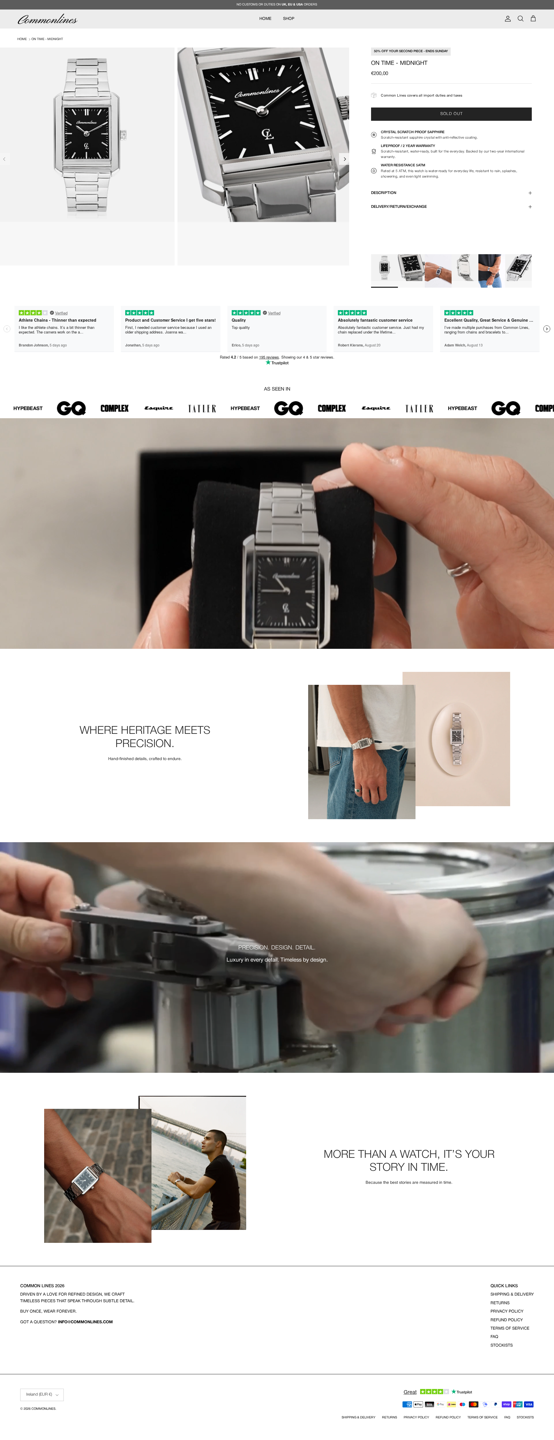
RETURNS (500, 1303)
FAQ (494, 1337)
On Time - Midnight (47, 39)
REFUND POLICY (507, 1320)
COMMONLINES (43, 1408)
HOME (265, 19)
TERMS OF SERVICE (510, 1328)
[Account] (506, 18)
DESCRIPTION (383, 193)
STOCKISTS (502, 1345)
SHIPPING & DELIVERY (512, 1294)
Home (22, 39)
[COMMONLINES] (47, 18)
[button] (345, 159)
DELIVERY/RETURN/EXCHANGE (399, 206)
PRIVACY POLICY (507, 1311)
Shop (288, 19)
